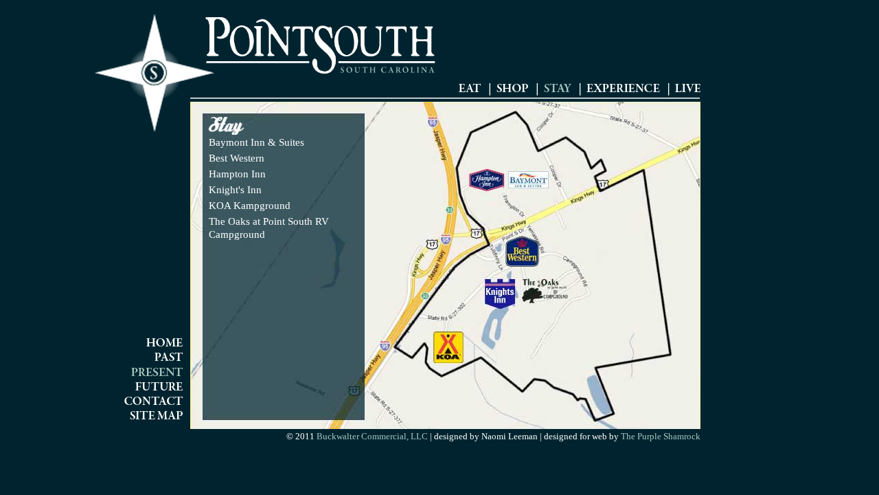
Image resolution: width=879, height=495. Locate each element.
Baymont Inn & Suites (256, 142)
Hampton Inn (237, 173)
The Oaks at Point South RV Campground (269, 228)
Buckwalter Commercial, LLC (372, 436)
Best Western (236, 158)
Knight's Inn (235, 189)
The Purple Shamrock (659, 436)
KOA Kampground (249, 205)
